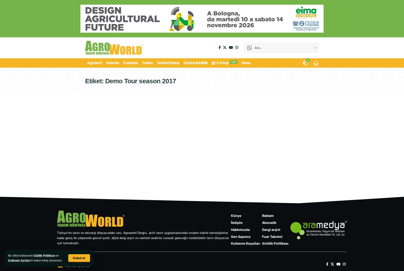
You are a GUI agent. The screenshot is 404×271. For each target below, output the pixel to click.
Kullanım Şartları (19, 260)
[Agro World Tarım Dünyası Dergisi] (114, 48)
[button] (79, 258)
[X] (225, 48)
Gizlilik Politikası (44, 255)
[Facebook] (219, 48)
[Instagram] (236, 48)
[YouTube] (231, 48)
